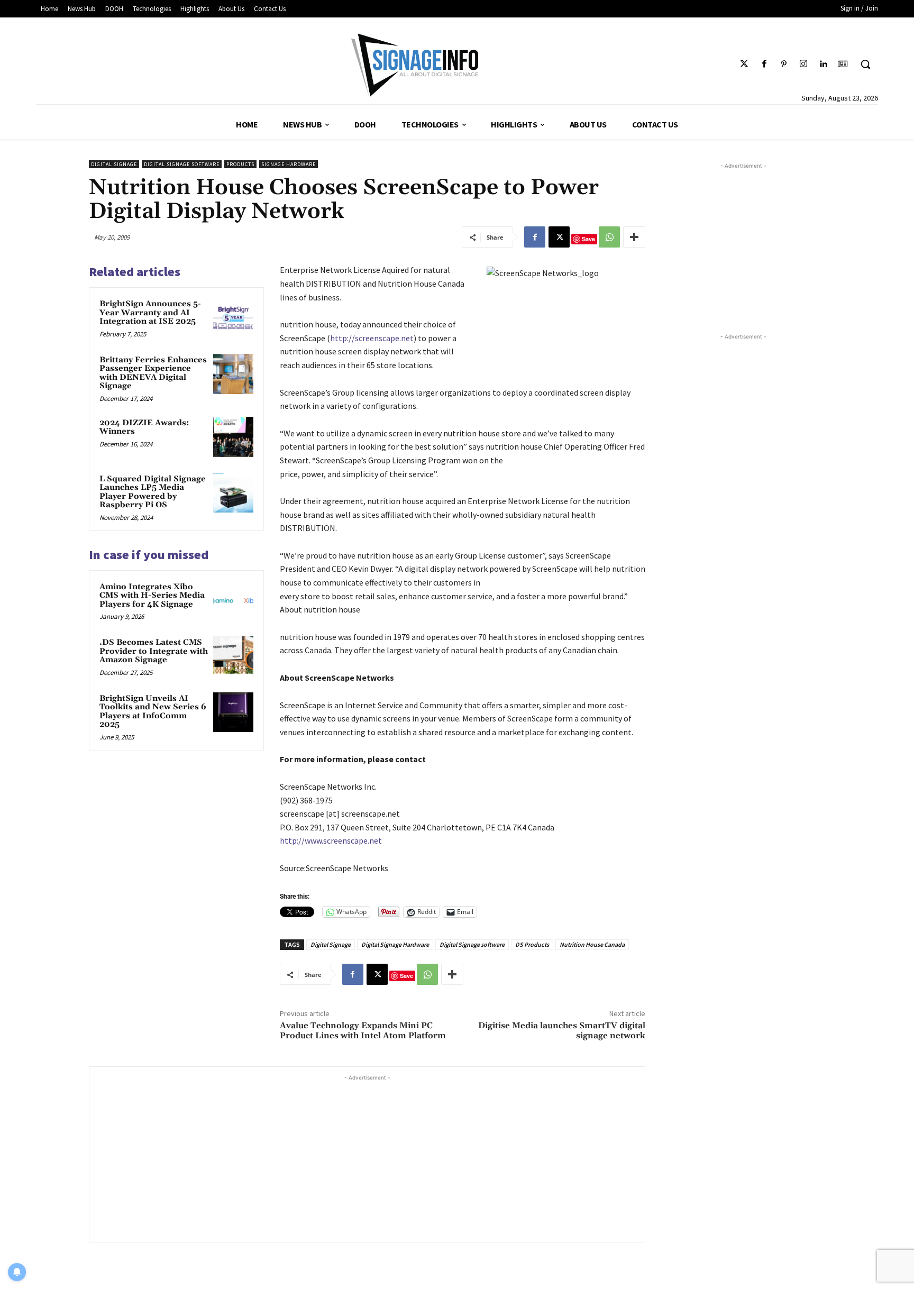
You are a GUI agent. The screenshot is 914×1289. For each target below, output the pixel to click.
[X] (559, 237)
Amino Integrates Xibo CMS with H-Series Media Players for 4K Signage (152, 595)
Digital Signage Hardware (395, 944)
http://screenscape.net (372, 338)
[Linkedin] (823, 64)
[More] (634, 237)
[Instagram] (803, 64)
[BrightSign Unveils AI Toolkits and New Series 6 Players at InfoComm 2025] (233, 712)
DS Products (532, 944)
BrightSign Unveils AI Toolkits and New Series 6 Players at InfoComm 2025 (152, 711)
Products (240, 164)
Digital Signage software (182, 164)
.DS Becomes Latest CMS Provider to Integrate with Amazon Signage (153, 651)
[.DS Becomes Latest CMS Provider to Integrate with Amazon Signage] (233, 656)
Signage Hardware (288, 164)
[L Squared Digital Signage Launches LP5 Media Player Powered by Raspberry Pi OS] (233, 493)
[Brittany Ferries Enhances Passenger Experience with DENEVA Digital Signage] (233, 374)
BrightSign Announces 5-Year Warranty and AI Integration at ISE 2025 (150, 312)
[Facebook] (764, 64)
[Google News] (843, 64)
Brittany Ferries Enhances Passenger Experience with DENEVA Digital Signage (153, 373)
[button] (865, 64)
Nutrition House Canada (592, 944)
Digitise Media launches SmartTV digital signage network (561, 1030)
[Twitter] (744, 64)
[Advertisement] (367, 1157)
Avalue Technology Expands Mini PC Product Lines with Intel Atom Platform (363, 1030)
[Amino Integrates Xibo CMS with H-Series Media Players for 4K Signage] (233, 601)
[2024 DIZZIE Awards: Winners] (233, 437)
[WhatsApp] (609, 237)
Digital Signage (114, 164)
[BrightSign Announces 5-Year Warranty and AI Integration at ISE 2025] (233, 318)
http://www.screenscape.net (331, 840)
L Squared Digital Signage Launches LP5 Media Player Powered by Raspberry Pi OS (152, 492)
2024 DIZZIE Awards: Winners (144, 427)
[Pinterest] (783, 64)
